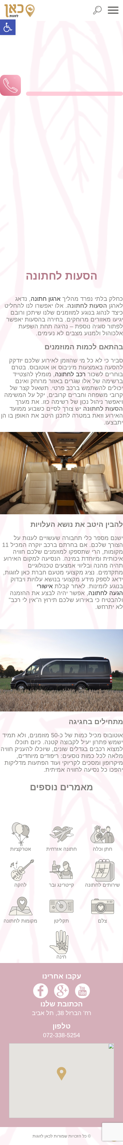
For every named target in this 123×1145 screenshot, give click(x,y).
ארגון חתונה (46, 298)
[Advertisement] (61, 157)
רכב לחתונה (70, 374)
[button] (8, 27)
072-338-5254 (61, 1035)
